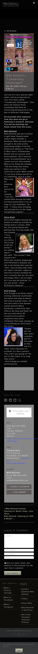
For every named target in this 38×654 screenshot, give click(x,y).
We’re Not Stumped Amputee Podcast (26, 618)
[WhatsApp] (19, 400)
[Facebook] (6, 400)
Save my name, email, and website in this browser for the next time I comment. (18, 565)
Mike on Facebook (8, 598)
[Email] (15, 400)
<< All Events (10, 31)
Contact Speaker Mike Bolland (27, 591)
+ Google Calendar (19, 487)
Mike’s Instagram (8, 605)
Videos (24, 599)
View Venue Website (15, 463)
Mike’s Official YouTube (8, 590)
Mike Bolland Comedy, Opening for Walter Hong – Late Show (18, 511)
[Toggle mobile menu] (34, 3)
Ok (19, 650)
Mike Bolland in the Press (27, 609)
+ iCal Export (19, 492)
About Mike (26, 603)
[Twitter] (10, 400)
